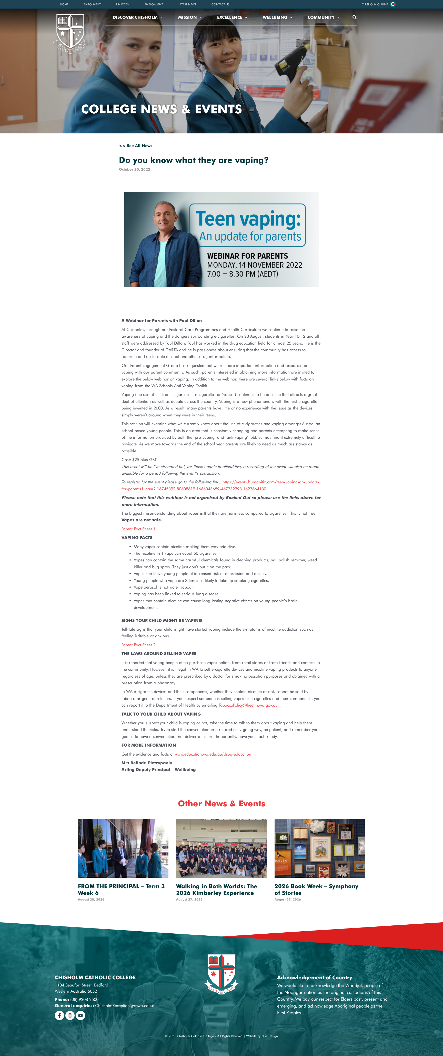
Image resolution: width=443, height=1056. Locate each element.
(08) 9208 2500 (84, 999)
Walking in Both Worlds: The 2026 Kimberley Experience (216, 889)
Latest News (187, 4)
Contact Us (220, 4)
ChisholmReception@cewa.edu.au (126, 1005)
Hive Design (269, 1036)
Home (64, 4)
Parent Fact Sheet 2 (138, 644)
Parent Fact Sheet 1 (138, 528)
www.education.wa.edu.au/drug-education (213, 754)
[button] (375, 4)
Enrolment (92, 4)
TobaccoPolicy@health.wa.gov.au (248, 705)
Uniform (122, 4)
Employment (154, 4)
